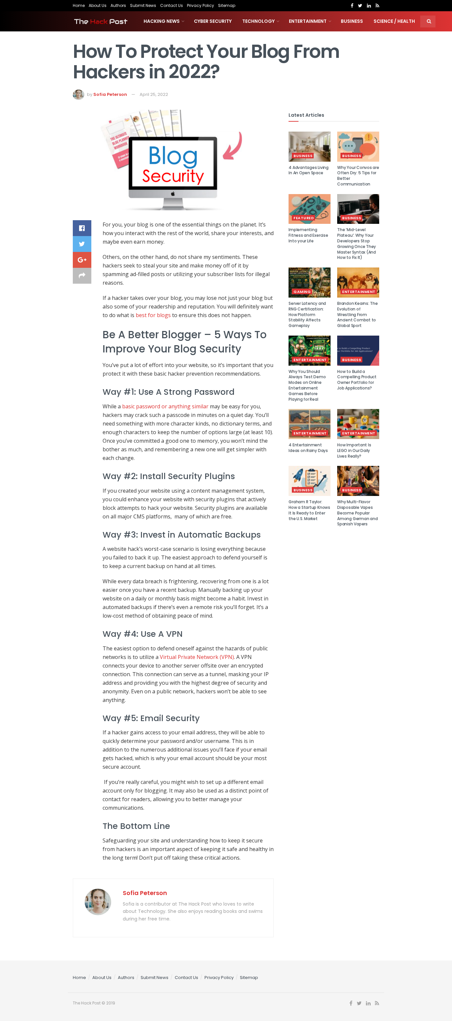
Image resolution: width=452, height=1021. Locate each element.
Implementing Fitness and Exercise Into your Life (308, 235)
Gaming (302, 291)
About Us (98, 5)
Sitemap (226, 5)
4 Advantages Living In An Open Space (308, 170)
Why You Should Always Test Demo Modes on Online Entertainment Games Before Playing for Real (307, 385)
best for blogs (153, 315)
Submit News (143, 5)
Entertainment (308, 21)
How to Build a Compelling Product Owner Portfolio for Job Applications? (357, 380)
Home (79, 5)
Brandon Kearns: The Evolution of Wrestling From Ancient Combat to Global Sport (357, 314)
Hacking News (162, 21)
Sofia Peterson (110, 94)
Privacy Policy (200, 5)
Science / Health (394, 21)
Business (352, 21)
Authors (118, 5)
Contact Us (171, 5)
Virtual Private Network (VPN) (197, 657)
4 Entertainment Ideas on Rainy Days (308, 447)
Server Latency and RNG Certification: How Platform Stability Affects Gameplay (307, 314)
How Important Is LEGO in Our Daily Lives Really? (354, 450)
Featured (304, 218)
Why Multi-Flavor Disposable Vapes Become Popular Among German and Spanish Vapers (357, 513)
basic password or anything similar (165, 406)
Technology (258, 21)
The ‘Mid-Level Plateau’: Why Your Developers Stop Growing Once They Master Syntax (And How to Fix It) (356, 243)
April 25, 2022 (154, 94)
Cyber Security (213, 21)
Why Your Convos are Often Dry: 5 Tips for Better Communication (358, 176)
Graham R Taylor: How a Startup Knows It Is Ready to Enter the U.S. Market (309, 510)
